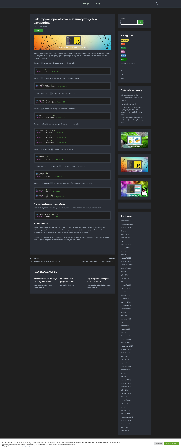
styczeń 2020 (125, 410)
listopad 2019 (125, 414)
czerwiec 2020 (126, 393)
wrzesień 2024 (126, 227)
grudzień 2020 (126, 380)
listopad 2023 (126, 261)
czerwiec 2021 (126, 359)
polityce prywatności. (29, 446)
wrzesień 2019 (126, 420)
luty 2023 (124, 292)
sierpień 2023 (125, 271)
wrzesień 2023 (126, 268)
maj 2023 (124, 282)
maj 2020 (124, 397)
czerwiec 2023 (126, 278)
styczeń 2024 (125, 255)
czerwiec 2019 (126, 431)
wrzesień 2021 (126, 349)
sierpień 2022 (125, 312)
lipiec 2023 (125, 275)
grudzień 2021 (126, 339)
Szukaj (123, 18)
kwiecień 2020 (126, 400)
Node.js (123, 59)
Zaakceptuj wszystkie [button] (171, 443)
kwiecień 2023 (126, 285)
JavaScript (38, 30)
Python (103, 285)
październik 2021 (127, 346)
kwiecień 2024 (126, 244)
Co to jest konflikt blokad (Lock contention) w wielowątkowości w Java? (133, 120)
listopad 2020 (126, 383)
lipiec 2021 (124, 356)
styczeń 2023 (125, 295)
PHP (122, 70)
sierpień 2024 (125, 231)
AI (122, 67)
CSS (46, 285)
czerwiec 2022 (126, 319)
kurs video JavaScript (87, 237)
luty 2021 (124, 373)
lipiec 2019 (124, 427)
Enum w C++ (125, 101)
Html (42, 285)
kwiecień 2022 (126, 326)
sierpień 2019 (125, 424)
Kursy (98, 4)
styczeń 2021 (125, 376)
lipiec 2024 (125, 234)
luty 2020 (124, 407)
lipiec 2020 (125, 390)
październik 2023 (127, 265)
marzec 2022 (125, 329)
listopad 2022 (126, 302)
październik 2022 (127, 305)
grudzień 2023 (126, 258)
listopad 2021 (125, 343)
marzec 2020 (125, 403)
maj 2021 (124, 363)
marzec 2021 (125, 370)
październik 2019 (127, 417)
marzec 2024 (125, 248)
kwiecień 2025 (126, 221)
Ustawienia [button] (158, 443)
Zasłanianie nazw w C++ (129, 104)
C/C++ (123, 78)
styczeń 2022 (125, 336)
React (123, 48)
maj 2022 (124, 322)
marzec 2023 (125, 288)
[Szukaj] (140, 22)
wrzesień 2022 (126, 309)
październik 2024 (127, 224)
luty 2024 (124, 251)
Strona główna (86, 4)
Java (122, 74)
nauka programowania (128, 63)
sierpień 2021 (125, 353)
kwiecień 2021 (126, 366)
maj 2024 (124, 241)
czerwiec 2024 (126, 238)
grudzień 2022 (126, 299)
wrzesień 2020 (126, 387)
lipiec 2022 (125, 315)
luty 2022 (124, 332)
